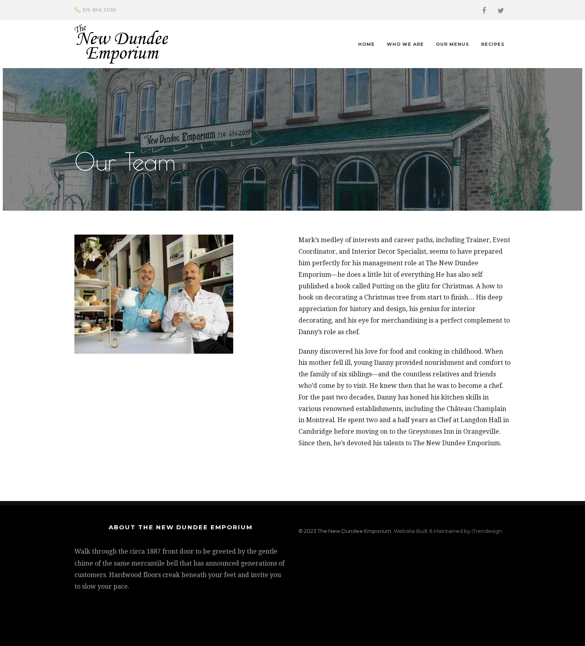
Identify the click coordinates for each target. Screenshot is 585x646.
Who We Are (405, 44)
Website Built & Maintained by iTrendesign (448, 531)
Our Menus (452, 44)
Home (366, 44)
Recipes (493, 44)
